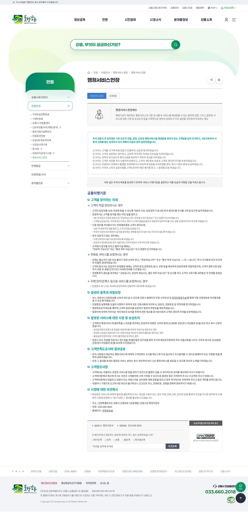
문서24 (35, 148)
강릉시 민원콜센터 (41, 122)
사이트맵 (234, 20)
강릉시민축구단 (205, 471)
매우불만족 (140, 439)
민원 (96, 72)
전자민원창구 (178, 297)
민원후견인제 (38, 135)
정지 (16, 471)
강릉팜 (87, 471)
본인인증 (227, 20)
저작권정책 (91, 483)
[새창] (231, 499)
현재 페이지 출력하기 (219, 79)
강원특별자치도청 (106, 471)
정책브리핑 (36, 471)
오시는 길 (104, 483)
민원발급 (35, 166)
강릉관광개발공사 (158, 471)
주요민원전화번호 (40, 114)
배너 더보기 (23, 471)
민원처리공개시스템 (41, 153)
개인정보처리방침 (49, 483)
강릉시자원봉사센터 (229, 471)
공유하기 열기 (211, 79)
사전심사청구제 (39, 144)
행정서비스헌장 (39, 157)
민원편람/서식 (38, 174)
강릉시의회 (187, 8)
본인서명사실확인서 (41, 131)
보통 (117, 439)
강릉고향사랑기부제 (158, 8)
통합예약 (200, 8)
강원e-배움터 (70, 471)
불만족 (127, 439)
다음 (19, 471)
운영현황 (113, 95)
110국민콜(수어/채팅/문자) (45, 127)
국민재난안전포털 (182, 471)
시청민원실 (37, 118)
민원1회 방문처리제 (41, 140)
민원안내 (35, 106)
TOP (241, 498)
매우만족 (98, 439)
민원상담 (106, 410)
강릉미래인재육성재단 (132, 471)
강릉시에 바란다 (39, 97)
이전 (12, 471)
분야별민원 (37, 183)
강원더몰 (53, 471)
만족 (109, 439)
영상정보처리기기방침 (71, 483)
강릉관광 (174, 8)
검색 (175, 44)
